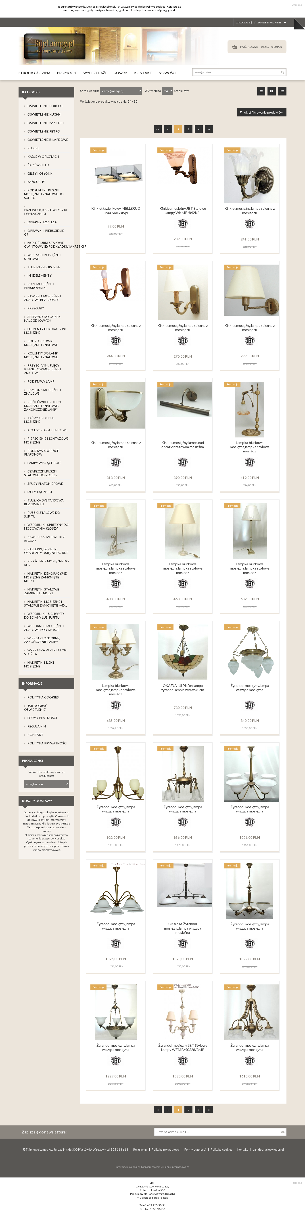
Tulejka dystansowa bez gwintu (44, 502)
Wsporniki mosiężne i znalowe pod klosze (44, 628)
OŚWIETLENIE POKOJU (45, 106)
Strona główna (34, 72)
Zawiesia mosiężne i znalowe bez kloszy (42, 298)
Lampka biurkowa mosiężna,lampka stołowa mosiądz (249, 446)
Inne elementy (39, 275)
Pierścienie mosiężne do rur (46, 563)
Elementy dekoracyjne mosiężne (45, 331)
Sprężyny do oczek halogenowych (42, 318)
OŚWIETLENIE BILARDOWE (47, 139)
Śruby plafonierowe (45, 483)
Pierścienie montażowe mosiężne (46, 440)
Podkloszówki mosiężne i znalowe (41, 343)
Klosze (33, 148)
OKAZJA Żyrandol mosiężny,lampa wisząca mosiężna (182, 928)
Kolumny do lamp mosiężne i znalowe (41, 355)
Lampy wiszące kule (44, 463)
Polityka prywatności (47, 743)
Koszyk (121, 72)
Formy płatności (42, 718)
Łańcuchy (36, 182)
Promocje (67, 72)
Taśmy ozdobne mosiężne (39, 420)
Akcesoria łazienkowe (47, 430)
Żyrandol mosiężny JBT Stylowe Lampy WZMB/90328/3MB (182, 1047)
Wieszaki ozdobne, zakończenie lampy (42, 640)
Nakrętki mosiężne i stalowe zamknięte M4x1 (45, 603)
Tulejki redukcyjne (44, 267)
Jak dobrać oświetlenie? (35, 707)
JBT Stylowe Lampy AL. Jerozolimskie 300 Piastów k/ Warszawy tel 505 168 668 (75, 1149)
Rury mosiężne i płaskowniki (39, 286)
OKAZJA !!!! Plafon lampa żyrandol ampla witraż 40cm (182, 687)
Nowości (167, 72)
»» (209, 129)
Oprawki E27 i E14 (41, 222)
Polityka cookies (43, 697)
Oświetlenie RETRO (43, 131)
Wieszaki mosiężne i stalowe (42, 257)
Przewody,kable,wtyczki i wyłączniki (45, 211)
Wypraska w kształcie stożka (45, 652)
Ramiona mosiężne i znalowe (42, 392)
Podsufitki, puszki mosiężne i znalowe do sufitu (44, 194)
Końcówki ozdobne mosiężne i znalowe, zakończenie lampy (43, 405)
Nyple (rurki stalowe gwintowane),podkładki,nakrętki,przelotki (63, 244)
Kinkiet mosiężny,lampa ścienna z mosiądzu (249, 210)
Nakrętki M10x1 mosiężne (39, 664)
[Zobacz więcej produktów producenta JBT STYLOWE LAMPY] (182, 228)
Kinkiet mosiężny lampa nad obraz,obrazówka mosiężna (182, 444)
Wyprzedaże (95, 72)
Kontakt (143, 72)
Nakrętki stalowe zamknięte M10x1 (41, 591)
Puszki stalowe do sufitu (42, 514)
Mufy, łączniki (39, 492)
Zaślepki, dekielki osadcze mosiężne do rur (46, 551)
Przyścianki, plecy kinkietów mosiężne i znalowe (42, 369)
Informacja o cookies (128, 1166)
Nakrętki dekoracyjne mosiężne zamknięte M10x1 (45, 577)
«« (157, 129)
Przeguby (35, 308)
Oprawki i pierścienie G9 (44, 232)
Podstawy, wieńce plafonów (41, 452)
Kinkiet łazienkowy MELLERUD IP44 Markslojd (115, 210)
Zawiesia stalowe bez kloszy (44, 539)
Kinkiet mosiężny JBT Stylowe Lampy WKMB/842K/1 (183, 210)
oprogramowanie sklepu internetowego (165, 1166)
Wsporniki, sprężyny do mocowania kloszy (46, 526)
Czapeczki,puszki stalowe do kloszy (40, 473)
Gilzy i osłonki (40, 173)
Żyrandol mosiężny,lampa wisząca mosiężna (249, 687)
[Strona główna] (119, 64)
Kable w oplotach (43, 156)
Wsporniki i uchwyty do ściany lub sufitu (44, 615)
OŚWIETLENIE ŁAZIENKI (45, 123)
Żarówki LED (38, 165)
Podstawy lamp (40, 381)
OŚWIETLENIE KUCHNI (44, 114)
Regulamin (36, 726)
